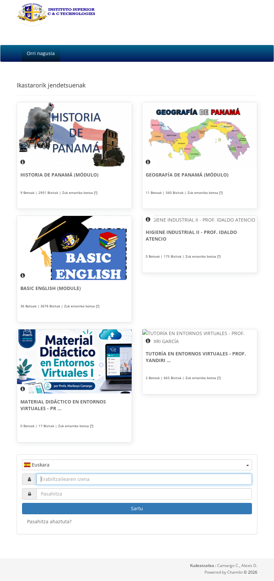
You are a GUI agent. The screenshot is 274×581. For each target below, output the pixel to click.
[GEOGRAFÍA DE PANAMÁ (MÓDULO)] (199, 134)
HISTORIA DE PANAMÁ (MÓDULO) (59, 175)
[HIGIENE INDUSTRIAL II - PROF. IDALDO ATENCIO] (199, 220)
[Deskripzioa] (22, 162)
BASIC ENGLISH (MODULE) (50, 288)
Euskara (39, 465)
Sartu (137, 508)
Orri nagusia (41, 53)
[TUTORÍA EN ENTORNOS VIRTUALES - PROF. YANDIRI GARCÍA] (199, 337)
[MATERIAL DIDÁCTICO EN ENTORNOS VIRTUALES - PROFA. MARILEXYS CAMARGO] (74, 361)
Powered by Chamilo (224, 572)
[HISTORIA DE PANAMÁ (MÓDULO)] (74, 134)
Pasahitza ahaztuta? (49, 521)
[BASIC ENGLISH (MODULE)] (74, 248)
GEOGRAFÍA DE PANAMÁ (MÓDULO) (187, 175)
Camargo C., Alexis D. (237, 565)
